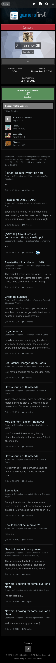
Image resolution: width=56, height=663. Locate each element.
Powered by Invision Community (28, 658)
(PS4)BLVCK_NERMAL (22, 117)
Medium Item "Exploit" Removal (24, 421)
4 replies (28, 377)
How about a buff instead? (21, 387)
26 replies (28, 412)
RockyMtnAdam (33, 553)
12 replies (28, 601)
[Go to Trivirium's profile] (8, 143)
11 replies (28, 287)
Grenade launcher (16, 296)
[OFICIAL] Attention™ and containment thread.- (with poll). (25, 236)
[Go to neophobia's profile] (8, 135)
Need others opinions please (23, 549)
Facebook (28, 649)
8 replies (28, 225)
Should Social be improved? (22, 525)
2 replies (27, 574)
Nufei (28, 590)
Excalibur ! (30, 241)
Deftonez (30, 335)
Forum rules (28, 27)
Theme (27, 643)
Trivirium (16, 142)
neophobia (17, 134)
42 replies (28, 540)
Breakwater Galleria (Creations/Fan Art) (22, 555)
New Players (44, 590)
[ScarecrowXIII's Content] (28, 61)
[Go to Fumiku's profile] (8, 127)
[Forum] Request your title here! (24, 172)
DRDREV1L (30, 266)
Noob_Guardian (32, 425)
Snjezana (30, 300)
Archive (8, 206)
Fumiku (16, 126)
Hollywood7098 (33, 203)
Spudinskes (31, 366)
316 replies (29, 190)
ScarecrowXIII (11, 156)
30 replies (28, 252)
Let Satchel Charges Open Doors (25, 363)
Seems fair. (12, 490)
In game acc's (13, 331)
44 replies (28, 446)
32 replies (28, 353)
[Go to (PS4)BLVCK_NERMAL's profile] (8, 119)
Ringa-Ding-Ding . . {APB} (21, 162)
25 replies (28, 321)
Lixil (27, 176)
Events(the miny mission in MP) (24, 262)
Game (45, 335)
